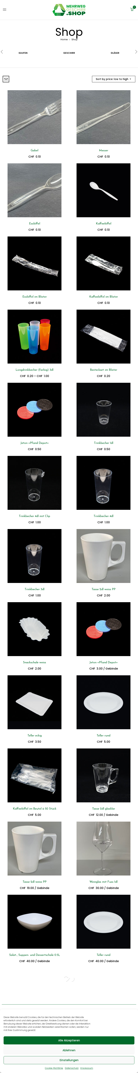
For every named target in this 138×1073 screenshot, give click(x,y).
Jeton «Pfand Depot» (34, 443)
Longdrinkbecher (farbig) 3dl (34, 370)
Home (64, 39)
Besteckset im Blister (103, 370)
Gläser (115, 52)
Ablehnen (69, 1050)
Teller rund (103, 735)
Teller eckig (34, 735)
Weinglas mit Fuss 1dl (103, 882)
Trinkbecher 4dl (103, 516)
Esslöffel (34, 223)
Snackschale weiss (34, 662)
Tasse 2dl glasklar (103, 808)
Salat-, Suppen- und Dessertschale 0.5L (34, 955)
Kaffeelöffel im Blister (103, 296)
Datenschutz (72, 1068)
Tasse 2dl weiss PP (104, 589)
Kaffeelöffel (103, 223)
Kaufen (23, 52)
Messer (103, 150)
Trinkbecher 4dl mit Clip (34, 516)
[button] (132, 9)
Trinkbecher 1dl (103, 443)
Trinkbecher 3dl (34, 589)
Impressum (86, 1068)
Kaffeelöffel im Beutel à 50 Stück (34, 808)
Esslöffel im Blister (34, 296)
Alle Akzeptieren (69, 1040)
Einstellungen (69, 1060)
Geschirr (69, 52)
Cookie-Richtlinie (54, 1068)
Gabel (34, 150)
